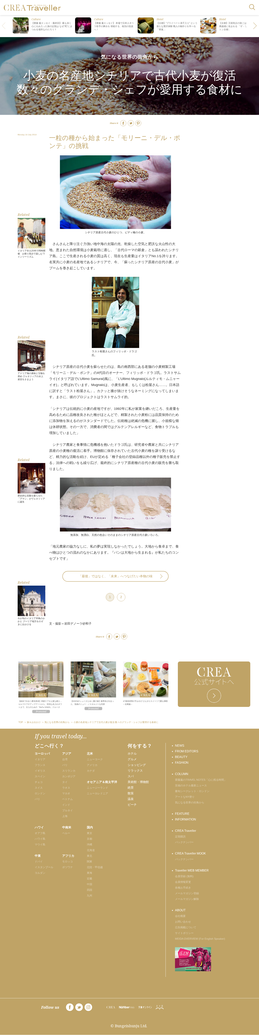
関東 (89, 861)
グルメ (132, 759)
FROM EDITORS (186, 751)
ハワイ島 (40, 838)
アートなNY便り (185, 796)
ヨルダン (40, 872)
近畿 (89, 878)
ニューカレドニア (97, 793)
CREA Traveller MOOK (190, 853)
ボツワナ (67, 867)
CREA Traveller (185, 830)
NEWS (179, 745)
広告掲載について (185, 927)
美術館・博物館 (138, 782)
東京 (89, 833)
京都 (89, 838)
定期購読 (180, 836)
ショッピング (137, 765)
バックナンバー (184, 842)
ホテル (132, 753)
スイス (39, 787)
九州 (89, 895)
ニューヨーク (95, 759)
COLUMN (181, 774)
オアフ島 (40, 833)
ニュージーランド (97, 787)
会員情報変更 (183, 881)
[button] (255, 26)
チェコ (39, 782)
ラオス (66, 787)
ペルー (66, 833)
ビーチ (132, 804)
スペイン (40, 776)
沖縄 (89, 844)
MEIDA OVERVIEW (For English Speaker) (200, 938)
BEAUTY (181, 757)
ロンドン (40, 793)
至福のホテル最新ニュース (191, 785)
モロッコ (67, 861)
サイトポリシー (184, 933)
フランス (40, 765)
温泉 (131, 799)
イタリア (40, 759)
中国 (89, 884)
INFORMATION (185, 819)
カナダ (91, 770)
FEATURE (182, 813)
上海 (64, 816)
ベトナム (67, 799)
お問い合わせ (183, 921)
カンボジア (68, 776)
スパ (131, 776)
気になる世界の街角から (129, 57)
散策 (131, 793)
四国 (89, 889)
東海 (89, 872)
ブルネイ (67, 810)
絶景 (131, 787)
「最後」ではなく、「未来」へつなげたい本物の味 (115, 576)
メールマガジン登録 (187, 893)
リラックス (135, 770)
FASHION (181, 762)
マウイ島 (40, 844)
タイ (64, 782)
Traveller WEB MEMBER (192, 870)
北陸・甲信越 (95, 867)
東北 (89, 855)
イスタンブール (44, 867)
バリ (64, 765)
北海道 (91, 850)
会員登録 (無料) (184, 876)
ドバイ (39, 861)
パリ (37, 799)
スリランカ (68, 770)
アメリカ (92, 765)
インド (66, 804)
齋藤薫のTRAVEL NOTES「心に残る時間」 (201, 779)
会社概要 (180, 915)
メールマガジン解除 (187, 898)
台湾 (64, 759)
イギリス (40, 770)
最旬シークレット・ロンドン (192, 791)
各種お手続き (183, 887)
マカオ (66, 793)
